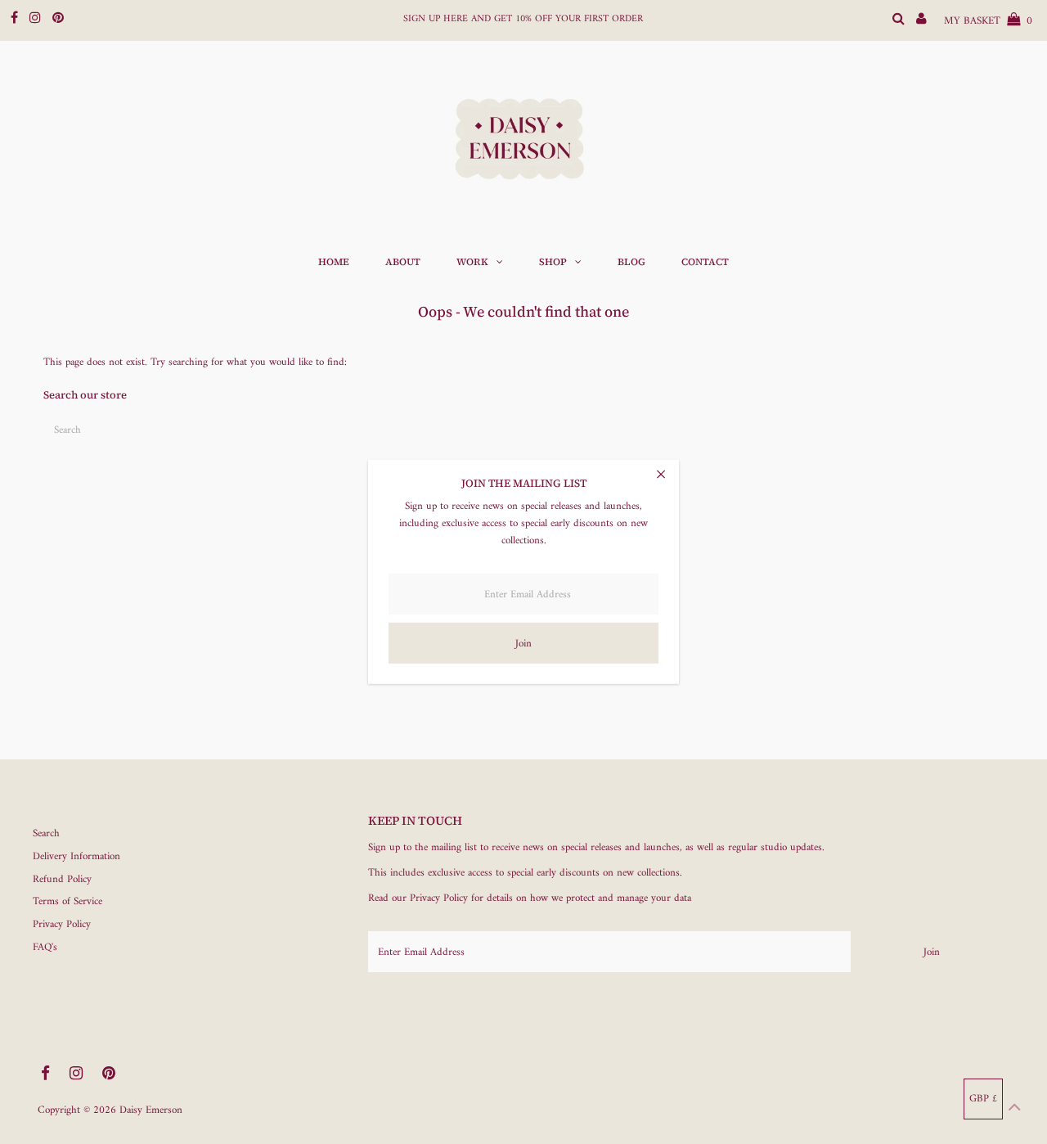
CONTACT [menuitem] (705, 261)
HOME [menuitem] (333, 261)
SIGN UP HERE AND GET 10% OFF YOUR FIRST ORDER (523, 19)
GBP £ (983, 1098)
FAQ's (45, 947)
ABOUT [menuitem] (402, 261)
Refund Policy (62, 879)
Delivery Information (76, 856)
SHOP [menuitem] (553, 261)
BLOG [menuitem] (631, 261)
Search (46, 833)
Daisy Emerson (150, 1110)
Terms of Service (67, 901)
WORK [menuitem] (472, 261)
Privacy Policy (62, 924)
